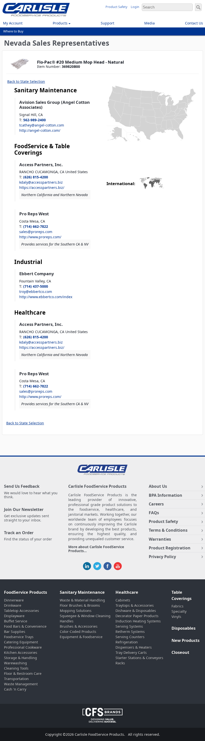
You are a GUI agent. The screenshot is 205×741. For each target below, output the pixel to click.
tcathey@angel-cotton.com (41, 125)
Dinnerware (14, 600)
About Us (158, 486)
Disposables (184, 628)
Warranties (160, 539)
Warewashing (15, 663)
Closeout (180, 652)
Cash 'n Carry (15, 689)
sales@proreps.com (35, 231)
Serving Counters (130, 636)
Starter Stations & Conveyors (139, 657)
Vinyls (176, 616)
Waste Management (21, 684)
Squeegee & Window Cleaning (85, 616)
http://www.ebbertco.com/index (45, 296)
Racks (120, 663)
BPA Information (165, 495)
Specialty (179, 611)
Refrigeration (127, 642)
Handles (67, 621)
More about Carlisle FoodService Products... (96, 549)
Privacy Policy (162, 556)
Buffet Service (15, 621)
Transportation (16, 678)
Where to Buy (13, 31)
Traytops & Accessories (135, 605)
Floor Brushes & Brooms (80, 605)
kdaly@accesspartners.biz (41, 182)
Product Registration (169, 548)
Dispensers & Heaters (134, 647)
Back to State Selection (26, 81)
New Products (186, 640)
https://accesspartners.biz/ (41, 187)
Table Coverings (182, 595)
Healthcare (127, 592)
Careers (156, 504)
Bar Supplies (14, 631)
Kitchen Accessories (20, 652)
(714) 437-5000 (35, 286)
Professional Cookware (23, 647)
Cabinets (123, 600)
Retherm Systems (130, 631)
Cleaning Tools (16, 668)
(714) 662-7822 (35, 226)
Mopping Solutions (76, 610)
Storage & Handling (20, 657)
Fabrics (178, 606)
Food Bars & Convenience (25, 626)
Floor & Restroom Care (23, 673)
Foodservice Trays (19, 636)
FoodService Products (25, 592)
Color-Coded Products (78, 631)
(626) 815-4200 (35, 177)
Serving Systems (129, 626)
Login (135, 7)
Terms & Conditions (168, 530)
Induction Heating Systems (138, 621)
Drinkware (12, 605)
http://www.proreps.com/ (40, 237)
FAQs (154, 512)
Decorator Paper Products (137, 616)
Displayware (14, 616)
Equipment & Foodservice (81, 636)
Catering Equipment (21, 642)
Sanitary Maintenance (82, 592)
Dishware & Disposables (136, 610)
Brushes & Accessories (79, 626)
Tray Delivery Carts (131, 652)
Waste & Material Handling (82, 600)
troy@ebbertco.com (35, 291)
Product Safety (116, 7)
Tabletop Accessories (21, 610)
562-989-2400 (34, 120)
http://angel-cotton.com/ (39, 130)
